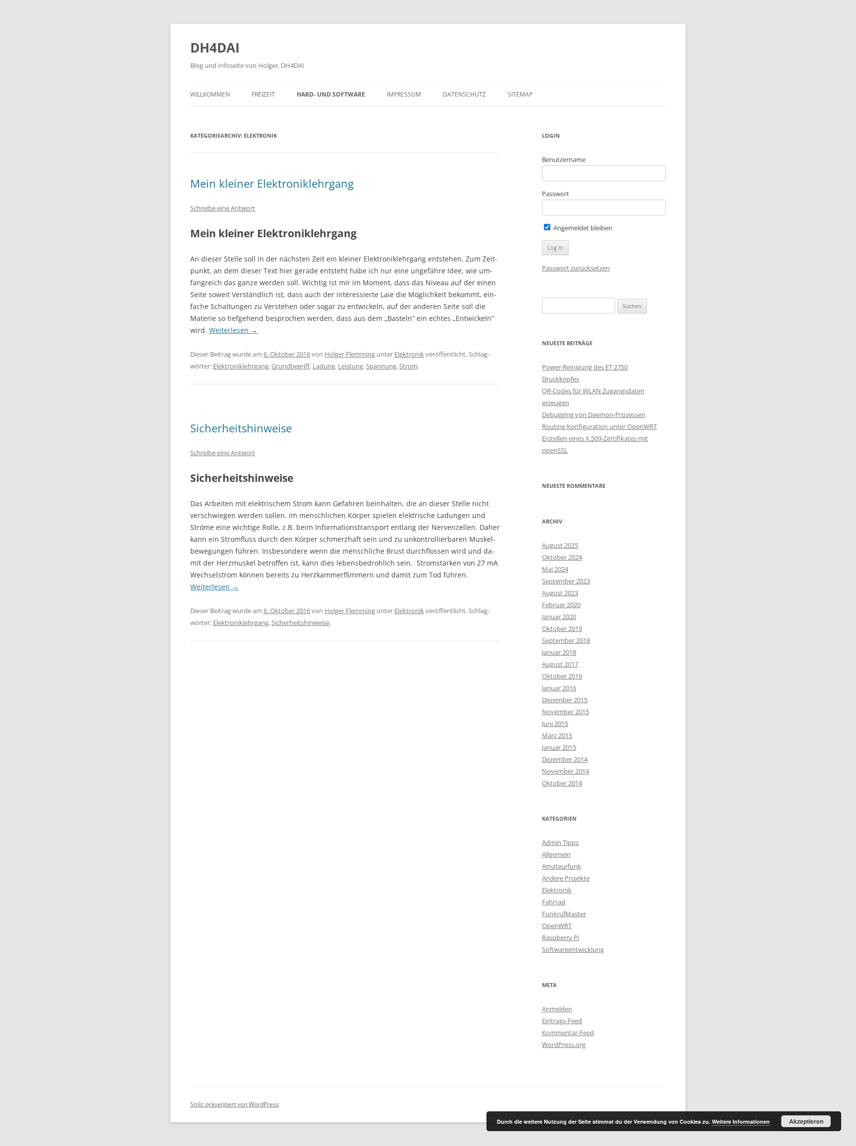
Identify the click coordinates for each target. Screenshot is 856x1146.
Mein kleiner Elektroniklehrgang (272, 183)
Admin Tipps (560, 842)
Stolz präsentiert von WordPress (234, 1104)
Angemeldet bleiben (582, 227)
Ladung (324, 366)
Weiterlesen (233, 330)
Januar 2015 (559, 747)
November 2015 (565, 711)
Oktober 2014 (562, 783)
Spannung (381, 366)
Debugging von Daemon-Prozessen (593, 414)
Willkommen (210, 94)
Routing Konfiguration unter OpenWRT (599, 426)
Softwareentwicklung (573, 949)
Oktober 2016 (562, 676)
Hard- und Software (331, 94)
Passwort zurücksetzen (576, 267)
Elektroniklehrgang (240, 366)
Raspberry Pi (560, 937)
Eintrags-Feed (562, 1020)
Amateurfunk (561, 866)
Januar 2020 (559, 616)
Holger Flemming (349, 354)
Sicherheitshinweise (241, 427)
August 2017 (560, 664)
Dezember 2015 (565, 699)
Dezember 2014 (565, 759)
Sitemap (520, 94)
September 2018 (566, 640)
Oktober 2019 (562, 628)
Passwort (555, 193)
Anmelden (557, 1008)
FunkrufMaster (564, 913)
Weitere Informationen (741, 1121)
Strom (408, 366)
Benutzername (564, 159)
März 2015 (557, 735)
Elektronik (409, 354)
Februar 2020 (561, 604)
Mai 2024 (555, 569)
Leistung (350, 366)
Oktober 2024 (562, 557)
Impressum (404, 94)
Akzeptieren (806, 1121)
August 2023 (560, 592)
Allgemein (556, 854)
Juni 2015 (555, 723)
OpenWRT (557, 925)
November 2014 (565, 771)
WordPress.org (564, 1044)
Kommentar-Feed (568, 1032)
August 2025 (560, 545)
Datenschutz (464, 94)
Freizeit (263, 94)
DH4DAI (215, 47)
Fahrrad (553, 901)
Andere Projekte (565, 878)
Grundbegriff (290, 366)
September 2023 (566, 580)
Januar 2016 (559, 687)
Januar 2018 (559, 652)
